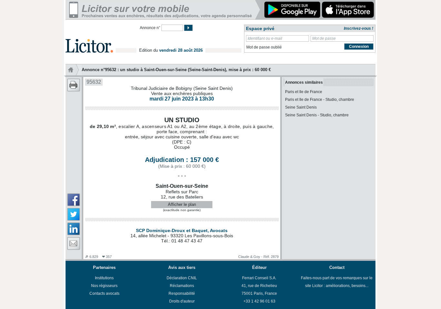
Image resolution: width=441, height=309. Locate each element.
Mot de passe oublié (264, 47)
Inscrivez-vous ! (358, 28)
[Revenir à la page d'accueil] (89, 38)
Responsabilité (182, 293)
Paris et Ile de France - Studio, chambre (319, 99)
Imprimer (73, 85)
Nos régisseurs (104, 285)
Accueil (74, 69)
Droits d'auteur (182, 301)
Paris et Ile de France (303, 92)
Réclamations (182, 285)
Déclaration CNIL (182, 278)
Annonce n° (150, 28)
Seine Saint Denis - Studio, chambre (317, 115)
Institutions (104, 278)
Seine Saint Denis (301, 107)
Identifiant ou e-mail (265, 38)
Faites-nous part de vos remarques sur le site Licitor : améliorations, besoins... (337, 282)
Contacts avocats (104, 293)
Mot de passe (324, 38)
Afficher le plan (182, 204)
